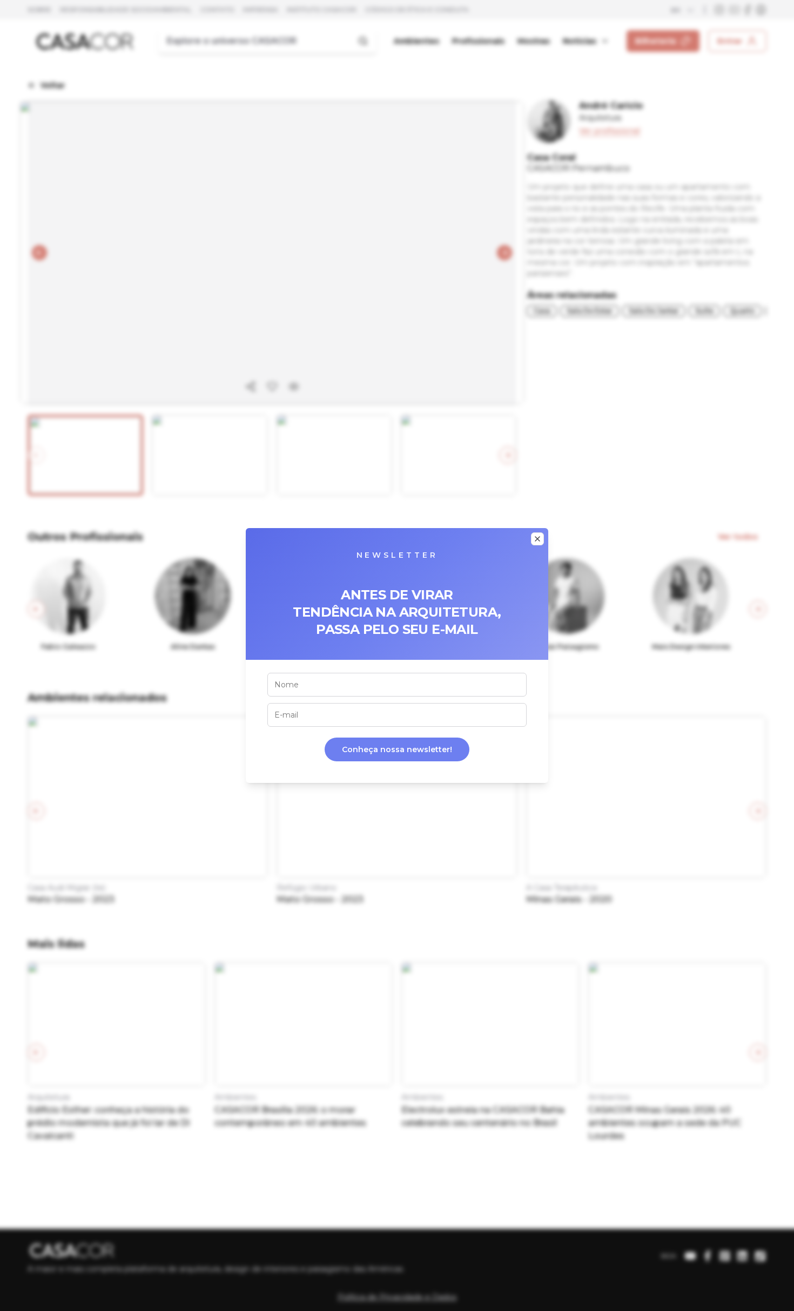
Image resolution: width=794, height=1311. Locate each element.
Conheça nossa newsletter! (397, 749)
